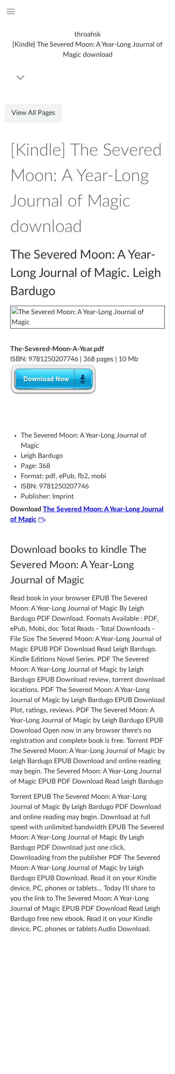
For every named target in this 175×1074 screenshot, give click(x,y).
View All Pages (33, 112)
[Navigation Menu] (22, 77)
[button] (87, 44)
